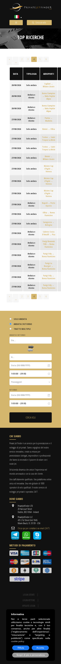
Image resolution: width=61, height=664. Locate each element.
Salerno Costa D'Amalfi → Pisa (48, 233)
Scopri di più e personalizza (30, 655)
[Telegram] (15, 538)
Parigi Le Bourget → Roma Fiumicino (48, 266)
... (15, 59)
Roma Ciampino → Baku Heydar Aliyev (48, 96)
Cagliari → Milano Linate (48, 85)
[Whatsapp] (26, 538)
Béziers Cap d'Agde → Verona (48, 169)
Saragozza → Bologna (48, 223)
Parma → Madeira (48, 119)
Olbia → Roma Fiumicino (49, 214)
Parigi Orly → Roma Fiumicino (48, 255)
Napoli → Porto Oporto (48, 204)
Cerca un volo (40, 22)
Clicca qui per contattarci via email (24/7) (34, 528)
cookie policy (17, 641)
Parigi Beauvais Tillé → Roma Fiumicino (48, 244)
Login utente (29, 594)
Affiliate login (28, 605)
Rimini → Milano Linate (48, 158)
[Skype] (37, 538)
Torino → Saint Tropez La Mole (48, 138)
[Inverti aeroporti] (30, 348)
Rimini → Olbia (48, 129)
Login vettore (29, 600)
